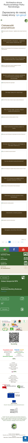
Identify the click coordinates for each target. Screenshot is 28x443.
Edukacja (8, 355)
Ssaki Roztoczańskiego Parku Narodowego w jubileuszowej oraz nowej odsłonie (14, 58)
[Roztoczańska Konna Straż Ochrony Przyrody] (15, 324)
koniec (22, 242)
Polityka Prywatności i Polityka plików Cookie (16, 437)
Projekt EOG (13, 369)
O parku (13, 362)
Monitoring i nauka (8, 352)
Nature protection (13, 376)
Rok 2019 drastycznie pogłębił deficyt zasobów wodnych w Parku (14, 179)
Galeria (19, 353)
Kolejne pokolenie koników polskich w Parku (14, 127)
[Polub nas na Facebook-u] (14, 249)
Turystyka (8, 353)
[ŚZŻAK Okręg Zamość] (19, 329)
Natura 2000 (13, 366)
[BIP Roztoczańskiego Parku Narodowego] (9, 386)
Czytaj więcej (4, 277)
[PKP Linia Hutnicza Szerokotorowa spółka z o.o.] (15, 327)
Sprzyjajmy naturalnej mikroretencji (14, 230)
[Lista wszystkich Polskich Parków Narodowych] (21, 386)
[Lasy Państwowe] (4, 324)
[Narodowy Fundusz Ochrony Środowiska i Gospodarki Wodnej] (19, 321)
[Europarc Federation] (14, 321)
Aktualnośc (18, 351)
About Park (13, 375)
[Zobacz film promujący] (23, 249)
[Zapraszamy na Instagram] (4, 249)
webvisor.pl (17, 433)
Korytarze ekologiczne (13, 368)
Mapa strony (6, 437)
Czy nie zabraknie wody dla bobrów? (14, 161)
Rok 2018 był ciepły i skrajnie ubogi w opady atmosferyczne (14, 110)
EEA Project (13, 382)
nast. (18, 242)
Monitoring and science (13, 378)
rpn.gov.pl (21, 14)
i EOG (21, 351)
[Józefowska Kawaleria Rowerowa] (5, 329)
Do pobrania (19, 355)
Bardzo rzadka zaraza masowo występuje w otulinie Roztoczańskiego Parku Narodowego (14, 76)
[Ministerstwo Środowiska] (6, 321)
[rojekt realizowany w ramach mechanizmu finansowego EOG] (14, 410)
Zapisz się (5, 267)
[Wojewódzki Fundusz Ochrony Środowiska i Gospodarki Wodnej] (24, 321)
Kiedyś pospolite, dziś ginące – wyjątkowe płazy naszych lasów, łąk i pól (14, 41)
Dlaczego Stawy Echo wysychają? (14, 92)
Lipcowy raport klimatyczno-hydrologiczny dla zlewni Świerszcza (14, 144)
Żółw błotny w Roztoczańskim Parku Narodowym (14, 196)
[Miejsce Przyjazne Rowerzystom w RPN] (11, 329)
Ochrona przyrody (8, 351)
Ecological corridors (13, 380)
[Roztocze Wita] (9, 324)
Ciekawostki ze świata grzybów (14, 212)
